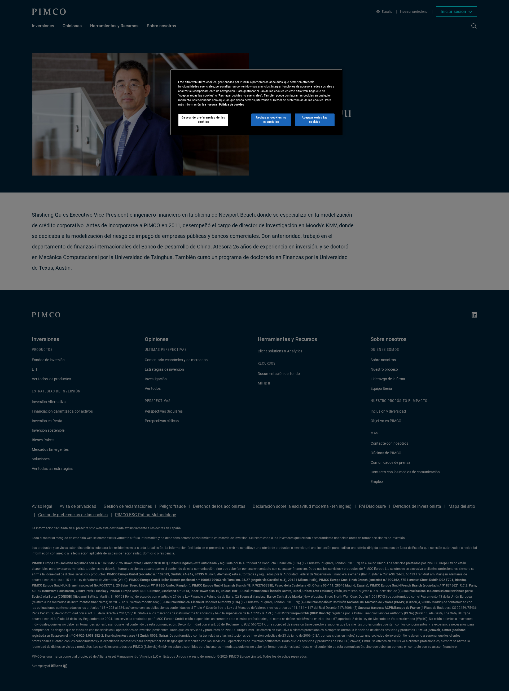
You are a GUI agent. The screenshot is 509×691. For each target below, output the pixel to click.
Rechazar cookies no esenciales (271, 120)
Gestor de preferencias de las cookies (203, 120)
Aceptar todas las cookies (315, 120)
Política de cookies (231, 104)
